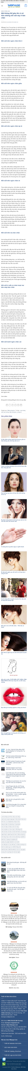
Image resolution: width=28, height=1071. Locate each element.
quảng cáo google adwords (8, 842)
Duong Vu (15, 22)
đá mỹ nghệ (17, 852)
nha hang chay (5, 836)
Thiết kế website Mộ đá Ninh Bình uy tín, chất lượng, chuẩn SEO (16, 756)
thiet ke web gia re (21, 844)
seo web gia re (5, 844)
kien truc (24, 819)
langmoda (10, 821)
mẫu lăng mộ (19, 829)
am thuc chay (11, 816)
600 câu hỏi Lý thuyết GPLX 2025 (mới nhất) (15, 800)
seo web (17, 842)
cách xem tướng (5, 412)
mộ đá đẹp (23, 831)
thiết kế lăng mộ (16, 847)
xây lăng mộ (10, 852)
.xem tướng (22, 410)
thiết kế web (4, 849)
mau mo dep (4, 826)
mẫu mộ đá (4, 831)
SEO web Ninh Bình (20, 1033)
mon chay (12, 829)
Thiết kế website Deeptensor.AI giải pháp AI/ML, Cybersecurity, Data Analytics (15, 763)
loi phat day (11, 824)
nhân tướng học (13, 412)
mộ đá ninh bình (16, 831)
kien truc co (4, 821)
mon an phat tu (5, 829)
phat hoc (4, 839)
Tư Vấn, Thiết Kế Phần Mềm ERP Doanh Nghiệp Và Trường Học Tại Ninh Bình (15, 751)
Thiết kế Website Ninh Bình (13, 1063)
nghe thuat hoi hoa (12, 834)
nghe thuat (4, 834)
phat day (18, 836)
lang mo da (16, 821)
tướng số (19, 412)
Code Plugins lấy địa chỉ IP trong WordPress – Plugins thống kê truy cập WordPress (15, 787)
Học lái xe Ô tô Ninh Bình (14, 1064)
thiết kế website (12, 849)
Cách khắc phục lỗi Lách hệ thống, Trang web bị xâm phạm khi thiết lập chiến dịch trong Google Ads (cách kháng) (16, 775)
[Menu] (2, 6)
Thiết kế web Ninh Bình (7, 1033)
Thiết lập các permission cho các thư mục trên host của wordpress (16, 781)
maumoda (17, 824)
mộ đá (9, 831)
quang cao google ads (12, 839)
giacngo (12, 819)
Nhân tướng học (5, 11)
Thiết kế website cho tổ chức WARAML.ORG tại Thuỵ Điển (14, 768)
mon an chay (16, 826)
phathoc (23, 836)
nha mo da (12, 836)
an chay (18, 816)
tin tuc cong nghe (21, 849)
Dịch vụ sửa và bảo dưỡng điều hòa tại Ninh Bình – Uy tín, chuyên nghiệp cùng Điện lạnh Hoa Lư (16, 794)
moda (10, 826)
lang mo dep (4, 824)
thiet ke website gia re (7, 847)
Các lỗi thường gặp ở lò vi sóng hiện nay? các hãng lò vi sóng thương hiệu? (16, 806)
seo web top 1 (13, 844)
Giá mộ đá (18, 819)
